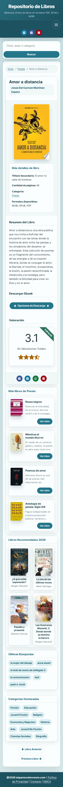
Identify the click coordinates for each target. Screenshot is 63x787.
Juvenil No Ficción (31, 729)
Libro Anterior (33, 749)
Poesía (21, 68)
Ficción (14, 707)
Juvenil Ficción (19, 714)
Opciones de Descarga (31, 305)
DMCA (47, 781)
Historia (45, 722)
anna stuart (44, 662)
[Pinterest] (39, 33)
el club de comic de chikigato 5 (28, 670)
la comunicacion (19, 677)
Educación (30, 707)
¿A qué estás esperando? (19, 581)
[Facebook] (32, 33)
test (37, 677)
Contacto (35, 781)
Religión (38, 714)
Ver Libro (45, 421)
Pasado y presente (19, 628)
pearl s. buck (17, 684)
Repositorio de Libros (31, 6)
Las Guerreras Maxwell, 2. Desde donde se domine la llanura (44, 631)
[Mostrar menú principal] (56, 25)
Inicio (10, 68)
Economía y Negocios (22, 722)
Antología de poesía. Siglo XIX (35, 505)
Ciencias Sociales (20, 736)
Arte (12, 729)
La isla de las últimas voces (44, 581)
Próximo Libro (29, 758)
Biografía (41, 736)
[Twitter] (24, 33)
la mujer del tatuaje (21, 662)
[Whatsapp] (36, 379)
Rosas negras (33, 401)
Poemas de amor (35, 470)
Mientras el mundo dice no (34, 436)
